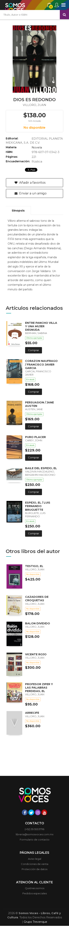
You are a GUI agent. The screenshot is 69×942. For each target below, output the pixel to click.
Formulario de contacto (34, 839)
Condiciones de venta (34, 863)
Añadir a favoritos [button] (31, 182)
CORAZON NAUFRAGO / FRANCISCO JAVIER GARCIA (41, 364)
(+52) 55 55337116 (34, 829)
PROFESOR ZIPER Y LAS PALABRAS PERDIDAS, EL (39, 687)
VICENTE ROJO (36, 654)
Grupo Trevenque (35, 922)
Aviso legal (34, 858)
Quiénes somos (34, 888)
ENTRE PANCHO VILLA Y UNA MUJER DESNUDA (41, 326)
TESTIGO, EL (34, 566)
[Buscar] (64, 14)
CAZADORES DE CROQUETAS (36, 598)
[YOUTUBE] (44, 812)
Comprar (33, 350)
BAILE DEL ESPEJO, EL (41, 468)
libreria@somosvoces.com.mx (34, 834)
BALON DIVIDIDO (37, 623)
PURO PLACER (35, 437)
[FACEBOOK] (25, 812)
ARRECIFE (32, 713)
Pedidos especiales (34, 893)
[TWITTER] (31, 812)
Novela (37, 147)
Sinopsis (18, 210)
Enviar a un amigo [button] (32, 193)
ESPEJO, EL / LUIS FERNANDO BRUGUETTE (37, 506)
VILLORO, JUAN (34, 105)
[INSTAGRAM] (38, 812)
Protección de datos (34, 869)
